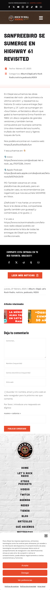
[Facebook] (9, 262)
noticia (18, 77)
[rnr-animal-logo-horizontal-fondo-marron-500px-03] (18, 15)
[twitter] (14, 7)
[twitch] (27, 7)
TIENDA (25, 510)
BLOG (25, 516)
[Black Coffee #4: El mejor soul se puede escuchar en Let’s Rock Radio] (13, 317)
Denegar (25, 573)
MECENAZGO (25, 532)
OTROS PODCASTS (25, 482)
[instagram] (23, 7)
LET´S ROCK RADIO (25, 474)
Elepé (29, 73)
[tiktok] (32, 7)
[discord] (36, 7)
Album (24, 73)
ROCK (34, 77)
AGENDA (25, 499)
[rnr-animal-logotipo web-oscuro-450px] (25, 441)
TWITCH (25, 494)
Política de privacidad (28, 586)
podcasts (26, 77)
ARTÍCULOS (25, 521)
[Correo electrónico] (38, 262)
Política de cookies (12, 586)
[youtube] (18, 7)
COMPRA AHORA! (36, 3)
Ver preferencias (25, 580)
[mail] (41, 7)
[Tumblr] (31, 262)
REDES (25, 505)
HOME (25, 467)
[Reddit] (23, 262)
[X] (16, 262)
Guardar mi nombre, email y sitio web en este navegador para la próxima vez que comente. (25, 395)
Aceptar (25, 565)
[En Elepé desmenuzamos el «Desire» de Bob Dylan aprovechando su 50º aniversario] (37, 317)
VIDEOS (25, 489)
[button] (46, 535)
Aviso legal (41, 586)
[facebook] (9, 7)
